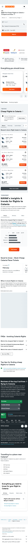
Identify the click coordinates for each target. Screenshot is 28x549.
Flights (9, 519)
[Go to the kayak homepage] (9, 6)
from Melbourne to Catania (19, 225)
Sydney (14, 223)
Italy (24, 519)
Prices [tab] (5, 215)
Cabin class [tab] (19, 493)
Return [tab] (3, 125)
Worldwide (15, 519)
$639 (2, 12)
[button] (2, 6)
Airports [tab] (11, 493)
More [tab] (23, 215)
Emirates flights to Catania (10, 505)
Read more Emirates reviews (7, 444)
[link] (14, 249)
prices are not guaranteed (7, 532)
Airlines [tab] (14, 215)
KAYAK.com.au (4, 519)
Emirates (10, 414)
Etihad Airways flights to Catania (11, 503)
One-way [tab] (10, 125)
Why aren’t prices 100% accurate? (11, 541)
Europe (20, 519)
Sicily (9, 521)
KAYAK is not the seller (8, 536)
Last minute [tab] (18, 125)
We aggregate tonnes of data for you (11, 539)
